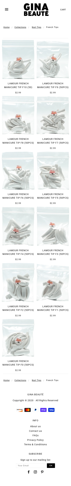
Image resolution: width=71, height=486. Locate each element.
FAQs (36, 435)
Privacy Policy (35, 440)
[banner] (36, 9)
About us (35, 426)
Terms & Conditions (35, 444)
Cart (63, 9)
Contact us (35, 431)
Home (6, 27)
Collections (20, 27)
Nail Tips (36, 27)
